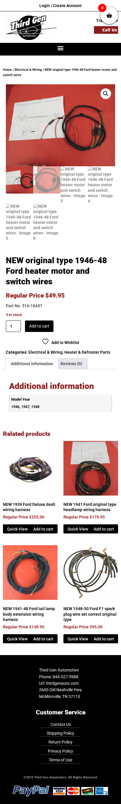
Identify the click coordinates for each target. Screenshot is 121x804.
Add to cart (39, 326)
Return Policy (60, 742)
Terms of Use (60, 760)
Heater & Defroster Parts (87, 352)
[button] (60, 48)
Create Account (67, 5)
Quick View (17, 529)
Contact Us (61, 724)
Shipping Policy (60, 733)
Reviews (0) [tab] (71, 363)
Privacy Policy (60, 751)
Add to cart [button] (43, 529)
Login (44, 5)
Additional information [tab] (32, 363)
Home (7, 70)
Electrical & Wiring (28, 70)
